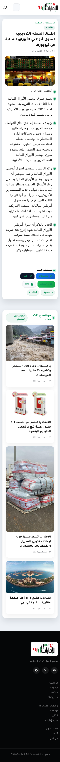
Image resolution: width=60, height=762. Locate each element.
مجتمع (54, 692)
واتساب (44, 284)
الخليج (55, 715)
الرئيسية (50, 23)
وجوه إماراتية (51, 720)
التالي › (33, 292)
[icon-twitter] (45, 670)
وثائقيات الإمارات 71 (48, 706)
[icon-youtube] (54, 670)
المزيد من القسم (19, 318)
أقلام (55, 734)
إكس (25, 276)
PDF (27, 284)
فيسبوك (43, 276)
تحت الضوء (52, 729)
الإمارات (54, 688)
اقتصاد (38, 23)
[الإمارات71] (48, 7)
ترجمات (54, 711)
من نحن (54, 738)
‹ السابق (48, 292)
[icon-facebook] (36, 670)
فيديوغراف (52, 697)
